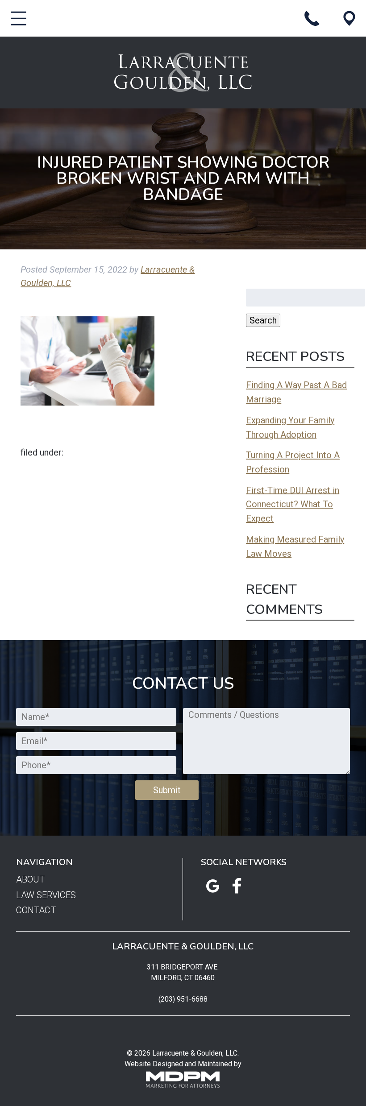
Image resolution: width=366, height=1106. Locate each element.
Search (263, 320)
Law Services (46, 895)
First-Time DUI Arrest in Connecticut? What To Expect (292, 504)
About (30, 879)
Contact (36, 910)
